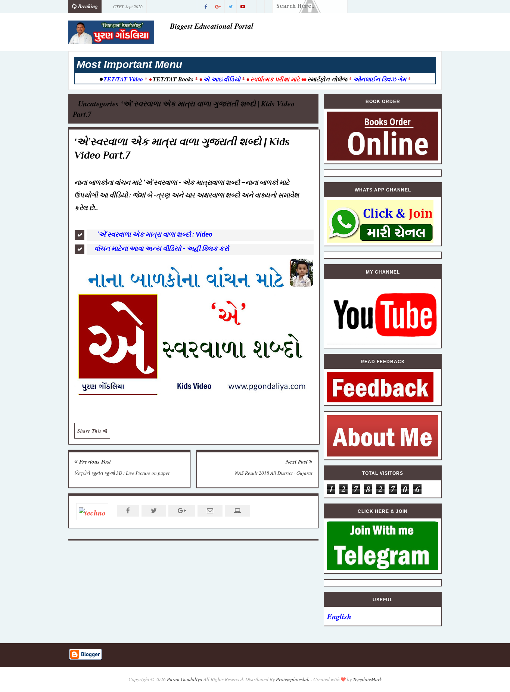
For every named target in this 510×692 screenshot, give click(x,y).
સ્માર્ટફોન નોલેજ (327, 79)
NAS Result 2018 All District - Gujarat (273, 473)
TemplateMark (367, 679)
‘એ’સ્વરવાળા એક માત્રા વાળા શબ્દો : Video (154, 234)
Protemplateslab (293, 679)
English (339, 616)
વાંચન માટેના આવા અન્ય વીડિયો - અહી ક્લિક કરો (161, 248)
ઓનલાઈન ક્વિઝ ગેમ (380, 79)
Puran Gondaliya (184, 679)
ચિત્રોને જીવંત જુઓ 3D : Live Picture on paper (122, 473)
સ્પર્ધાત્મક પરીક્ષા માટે (275, 79)
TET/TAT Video (123, 79)
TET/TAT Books (173, 79)
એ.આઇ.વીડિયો (222, 79)
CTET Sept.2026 (128, 6)
